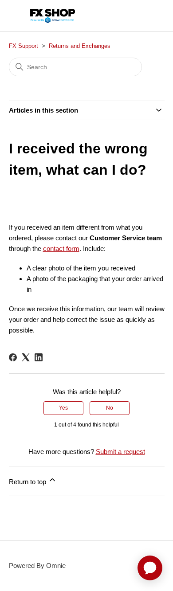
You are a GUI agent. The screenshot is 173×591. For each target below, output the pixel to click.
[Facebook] (13, 357)
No (109, 408)
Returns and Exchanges (79, 46)
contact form (61, 248)
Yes (63, 408)
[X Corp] (26, 357)
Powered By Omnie (37, 565)
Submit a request (120, 451)
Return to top (28, 481)
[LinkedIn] (39, 357)
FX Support (23, 46)
